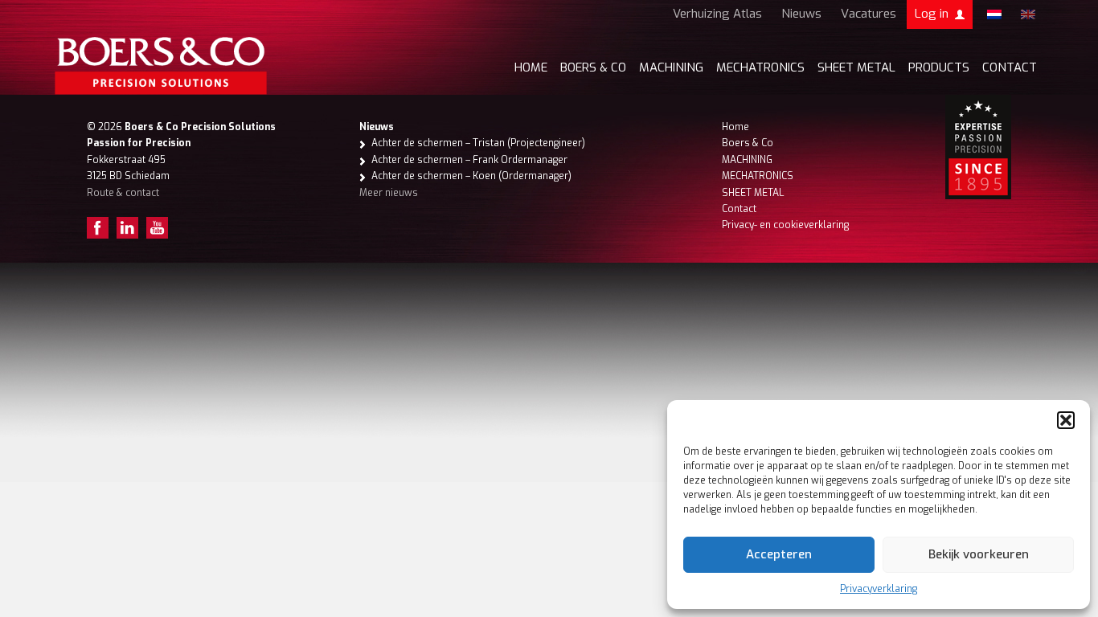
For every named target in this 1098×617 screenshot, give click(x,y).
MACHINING (671, 67)
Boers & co (593, 67)
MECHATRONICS (760, 67)
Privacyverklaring (878, 588)
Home (530, 67)
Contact (1009, 67)
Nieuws (801, 14)
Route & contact (123, 192)
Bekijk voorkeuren (978, 554)
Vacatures (868, 14)
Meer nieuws (388, 192)
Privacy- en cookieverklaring (785, 225)
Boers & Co (747, 143)
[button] (1066, 420)
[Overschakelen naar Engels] (1028, 14)
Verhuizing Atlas (717, 14)
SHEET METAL (856, 67)
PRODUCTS (938, 67)
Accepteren (779, 554)
